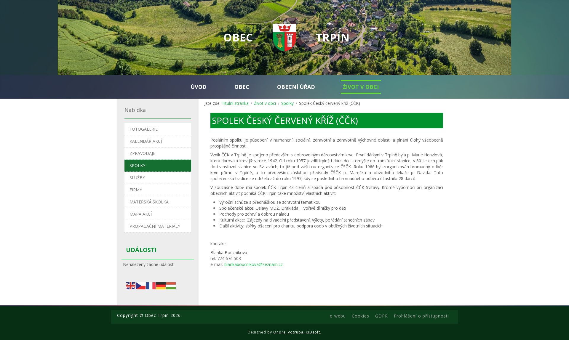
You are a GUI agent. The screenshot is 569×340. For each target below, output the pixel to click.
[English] (131, 285)
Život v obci (265, 103)
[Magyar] (171, 285)
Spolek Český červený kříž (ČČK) (285, 120)
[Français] (151, 285)
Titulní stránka (235, 103)
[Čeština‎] (141, 285)
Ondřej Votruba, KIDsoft (296, 332)
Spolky (287, 103)
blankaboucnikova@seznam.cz (253, 264)
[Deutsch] (161, 285)
